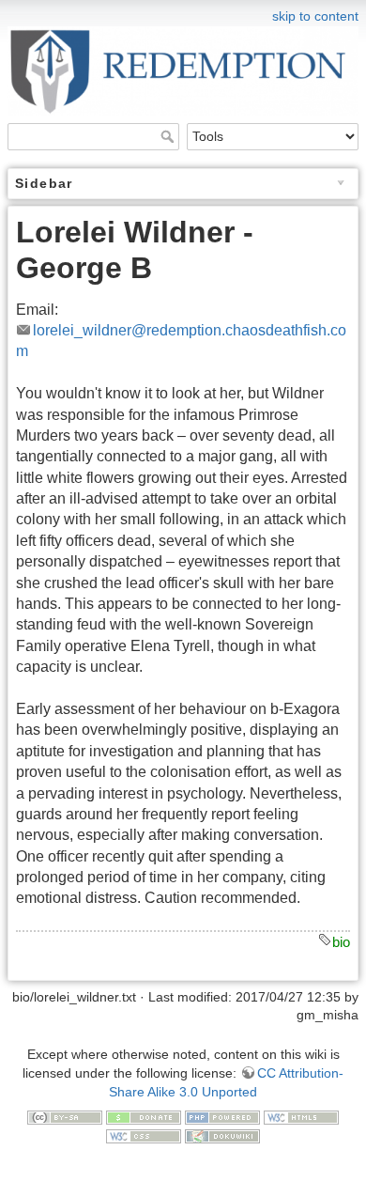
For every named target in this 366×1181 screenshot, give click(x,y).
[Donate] (143, 1116)
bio (341, 942)
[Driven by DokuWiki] (222, 1134)
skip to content (315, 15)
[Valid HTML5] (301, 1116)
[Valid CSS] (143, 1134)
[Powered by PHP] (222, 1116)
